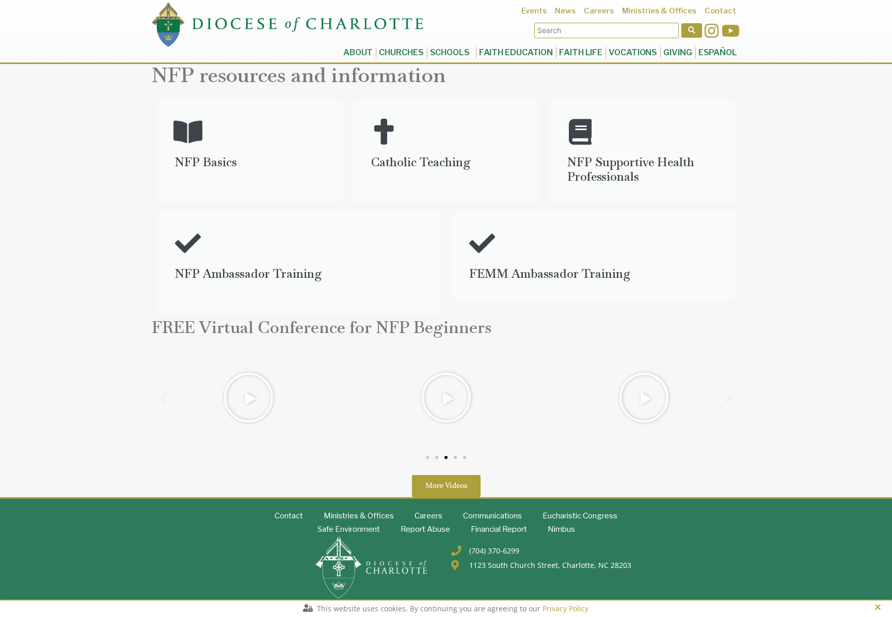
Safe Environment (348, 529)
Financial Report (499, 529)
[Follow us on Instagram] (711, 30)
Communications (492, 515)
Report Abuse (425, 529)
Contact (289, 515)
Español (717, 52)
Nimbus (561, 529)
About (358, 52)
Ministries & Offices (359, 515)
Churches (401, 52)
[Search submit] (691, 30)
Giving (677, 52)
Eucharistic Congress (580, 515)
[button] (163, 397)
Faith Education (516, 52)
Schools (451, 52)
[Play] (248, 397)
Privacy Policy (565, 608)
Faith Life (580, 52)
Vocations (633, 52)
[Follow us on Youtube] (730, 30)
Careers (428, 515)
